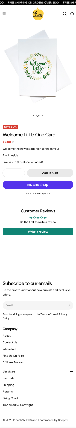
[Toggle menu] (4, 13)
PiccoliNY (19, 420)
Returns (8, 391)
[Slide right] (43, 116)
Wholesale (9, 349)
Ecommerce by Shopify (53, 420)
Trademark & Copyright (18, 405)
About (7, 336)
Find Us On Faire (13, 356)
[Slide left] (33, 116)
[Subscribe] (69, 305)
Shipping (8, 385)
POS (29, 420)
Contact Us (10, 342)
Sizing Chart (10, 398)
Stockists (8, 378)
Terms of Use (48, 314)
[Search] (64, 13)
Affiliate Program (13, 362)
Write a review (38, 232)
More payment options (38, 193)
